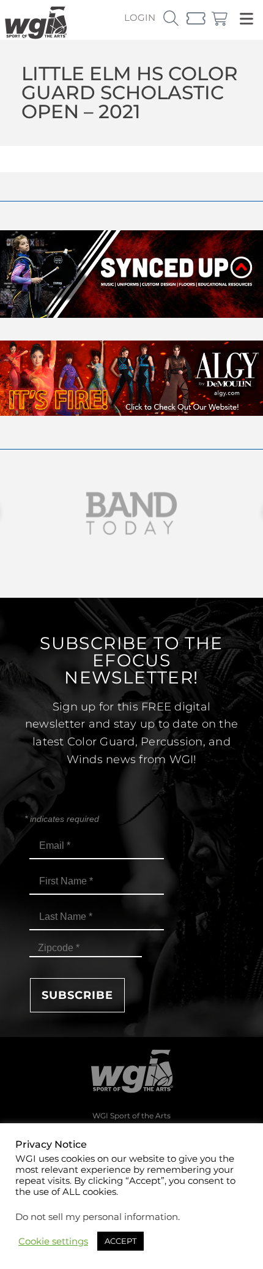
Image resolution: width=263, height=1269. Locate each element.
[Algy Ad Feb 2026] (131, 412)
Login (139, 17)
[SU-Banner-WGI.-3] (131, 314)
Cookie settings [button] (53, 1241)
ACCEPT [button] (120, 1241)
